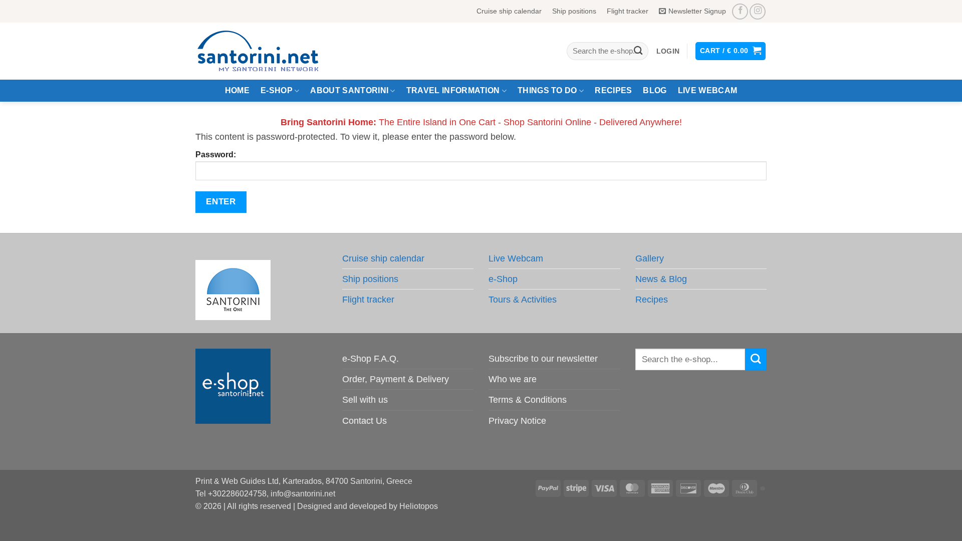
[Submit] (638, 51)
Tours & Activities (523, 300)
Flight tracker (627, 11)
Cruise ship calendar (509, 11)
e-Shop (277, 90)
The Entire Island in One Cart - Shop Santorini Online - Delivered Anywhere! (481, 122)
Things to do (547, 90)
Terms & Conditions (528, 400)
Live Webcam (708, 90)
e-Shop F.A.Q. (370, 359)
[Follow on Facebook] (740, 12)
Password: (215, 154)
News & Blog (661, 279)
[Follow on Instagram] (758, 12)
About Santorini (349, 90)
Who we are (513, 379)
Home (237, 90)
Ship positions (574, 11)
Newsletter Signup (697, 11)
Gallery (649, 258)
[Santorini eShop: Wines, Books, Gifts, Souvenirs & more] (270, 51)
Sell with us (365, 400)
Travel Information (453, 90)
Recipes (613, 90)
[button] (667, 51)
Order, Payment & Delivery (395, 379)
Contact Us (364, 421)
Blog (654, 90)
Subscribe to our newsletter (543, 359)
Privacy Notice (517, 421)
